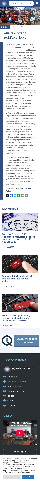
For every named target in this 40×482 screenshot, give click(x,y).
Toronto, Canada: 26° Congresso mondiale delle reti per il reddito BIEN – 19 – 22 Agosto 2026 (18, 238)
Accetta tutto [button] (28, 477)
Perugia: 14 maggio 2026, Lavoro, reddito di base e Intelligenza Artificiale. (16, 318)
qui (17, 184)
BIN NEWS (4, 27)
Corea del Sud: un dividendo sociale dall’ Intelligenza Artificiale (17, 279)
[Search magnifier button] (31, 3)
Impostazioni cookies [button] (12, 477)
